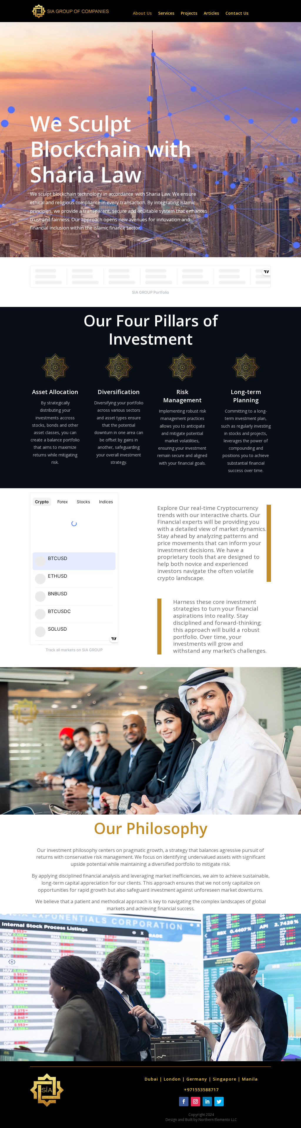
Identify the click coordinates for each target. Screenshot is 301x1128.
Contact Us (236, 13)
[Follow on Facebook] (183, 1101)
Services (166, 13)
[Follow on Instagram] (195, 1101)
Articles (211, 13)
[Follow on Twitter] (219, 1101)
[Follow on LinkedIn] (207, 1101)
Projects (189, 13)
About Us (142, 13)
